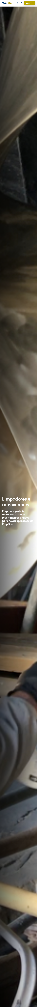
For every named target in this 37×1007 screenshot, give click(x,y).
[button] (29, 3)
